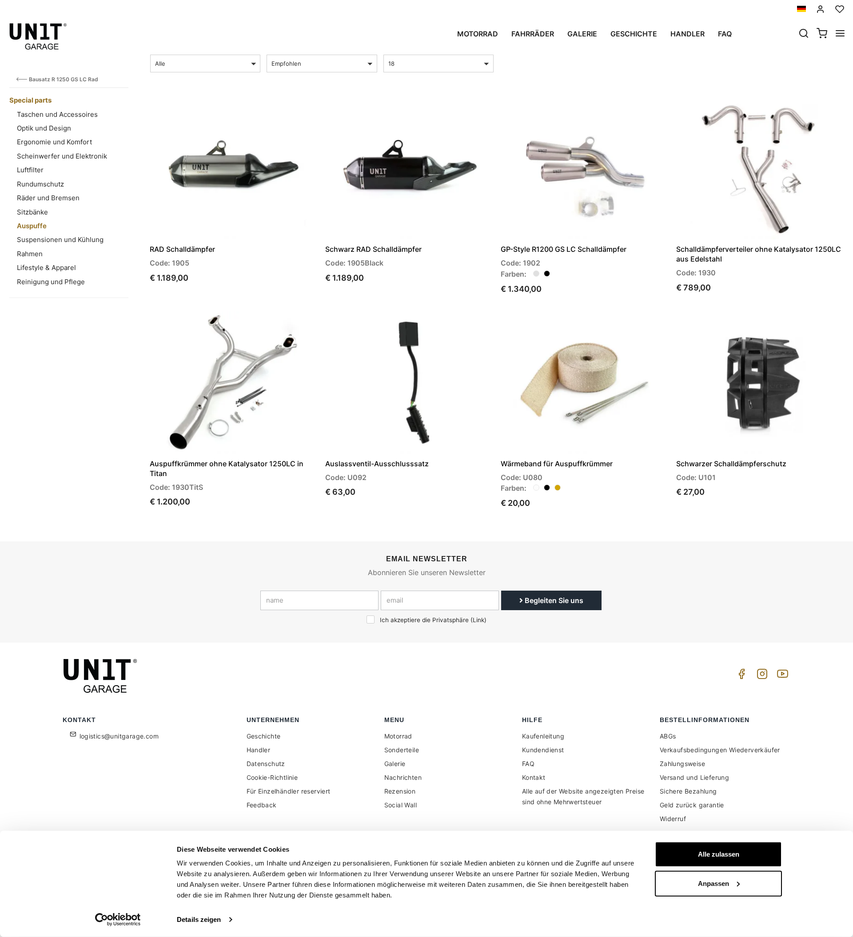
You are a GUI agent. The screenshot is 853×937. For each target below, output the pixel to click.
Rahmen (30, 254)
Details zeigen (199, 919)
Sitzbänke (32, 212)
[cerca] (803, 34)
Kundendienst (543, 750)
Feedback (262, 805)
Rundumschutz (40, 184)
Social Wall (400, 805)
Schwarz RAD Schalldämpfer (373, 249)
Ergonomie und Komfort (54, 142)
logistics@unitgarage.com (119, 736)
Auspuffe (32, 226)
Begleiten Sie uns (553, 600)
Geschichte (633, 33)
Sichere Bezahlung (688, 791)
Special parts (30, 100)
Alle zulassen (718, 854)
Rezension (400, 791)
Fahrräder (532, 33)
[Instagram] (760, 676)
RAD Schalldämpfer (182, 249)
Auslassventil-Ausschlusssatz (377, 463)
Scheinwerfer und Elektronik (62, 156)
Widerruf (673, 818)
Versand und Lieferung (694, 777)
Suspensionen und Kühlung (60, 239)
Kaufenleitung (543, 736)
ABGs (668, 736)
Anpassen (713, 883)
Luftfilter (30, 170)
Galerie (582, 33)
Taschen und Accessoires (57, 114)
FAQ (528, 763)
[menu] (840, 34)
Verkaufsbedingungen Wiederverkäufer (720, 750)
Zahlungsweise (682, 763)
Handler (687, 33)
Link (478, 619)
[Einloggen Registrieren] (820, 9)
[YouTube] (781, 676)
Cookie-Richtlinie (272, 777)
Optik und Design (44, 128)
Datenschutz (266, 763)
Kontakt (534, 777)
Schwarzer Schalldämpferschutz (731, 463)
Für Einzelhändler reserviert (289, 791)
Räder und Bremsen (48, 198)
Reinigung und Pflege (51, 282)
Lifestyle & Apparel (46, 267)
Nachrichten (403, 777)
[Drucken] (285, 111)
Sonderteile (401, 750)
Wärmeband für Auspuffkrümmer (557, 463)
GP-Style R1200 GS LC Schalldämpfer (563, 249)
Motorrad (477, 33)
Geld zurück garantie (692, 805)
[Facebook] (740, 676)
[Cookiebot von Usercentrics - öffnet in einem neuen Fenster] (118, 919)
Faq (725, 33)
